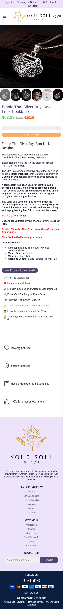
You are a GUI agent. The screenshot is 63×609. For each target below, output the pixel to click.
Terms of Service (35, 602)
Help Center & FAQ (31, 500)
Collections (31, 525)
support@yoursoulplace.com (31, 598)
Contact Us (31, 546)
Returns (31, 508)
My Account (31, 533)
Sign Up (49, 560)
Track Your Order (32, 537)
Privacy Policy (51, 602)
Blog (31, 541)
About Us (31, 492)
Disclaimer (31, 604)
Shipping (31, 504)
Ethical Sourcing (31, 496)
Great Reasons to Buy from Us (20, 270)
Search (31, 529)
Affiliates (31, 513)
